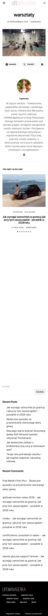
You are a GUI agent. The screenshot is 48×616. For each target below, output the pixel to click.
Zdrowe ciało (27, 595)
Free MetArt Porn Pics (14, 480)
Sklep (34, 602)
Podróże (18, 212)
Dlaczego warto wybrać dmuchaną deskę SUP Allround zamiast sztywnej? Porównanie (25, 434)
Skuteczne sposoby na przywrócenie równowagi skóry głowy (23, 423)
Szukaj (6, 386)
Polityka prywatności (33, 614)
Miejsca (23, 602)
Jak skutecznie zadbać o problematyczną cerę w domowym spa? (25, 446)
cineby (6, 518)
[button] (17, 232)
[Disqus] (24, 273)
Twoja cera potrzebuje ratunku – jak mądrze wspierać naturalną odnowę (24, 458)
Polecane (30, 212)
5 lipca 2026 (18, 227)
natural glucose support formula (20, 556)
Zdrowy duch (12, 599)
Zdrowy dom (28, 599)
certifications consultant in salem (20, 535)
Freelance (11, 602)
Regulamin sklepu (13, 614)
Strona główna (9, 595)
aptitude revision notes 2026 (18, 497)
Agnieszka (35, 22)
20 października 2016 (17, 22)
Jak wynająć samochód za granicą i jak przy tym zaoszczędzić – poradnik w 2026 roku (24, 219)
